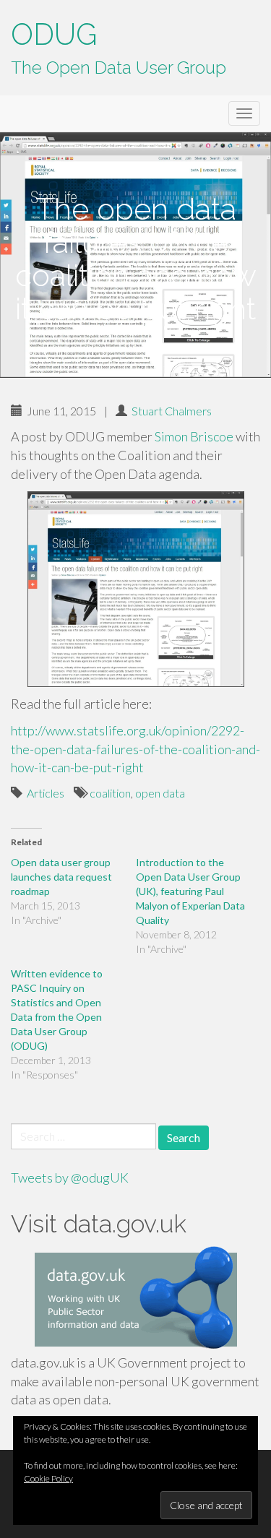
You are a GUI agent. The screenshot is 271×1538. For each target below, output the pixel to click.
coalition (110, 793)
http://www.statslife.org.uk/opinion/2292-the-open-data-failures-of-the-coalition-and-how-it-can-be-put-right (135, 748)
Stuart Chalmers (172, 411)
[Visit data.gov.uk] (135, 1299)
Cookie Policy (48, 1478)
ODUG (54, 34)
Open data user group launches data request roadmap (61, 876)
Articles (45, 793)
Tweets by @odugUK (70, 1177)
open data (160, 793)
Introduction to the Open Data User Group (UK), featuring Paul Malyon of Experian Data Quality (190, 891)
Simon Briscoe (194, 436)
